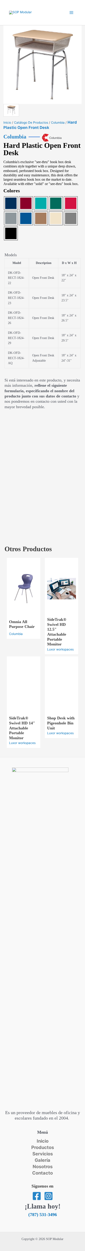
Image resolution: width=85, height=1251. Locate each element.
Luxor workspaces (60, 649)
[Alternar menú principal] (71, 12)
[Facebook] (36, 1196)
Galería (42, 1160)
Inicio (7, 122)
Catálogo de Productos (31, 122)
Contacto (42, 1173)
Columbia (58, 122)
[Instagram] (48, 1196)
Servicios (42, 1154)
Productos (42, 1147)
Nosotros (43, 1166)
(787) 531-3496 (42, 1214)
